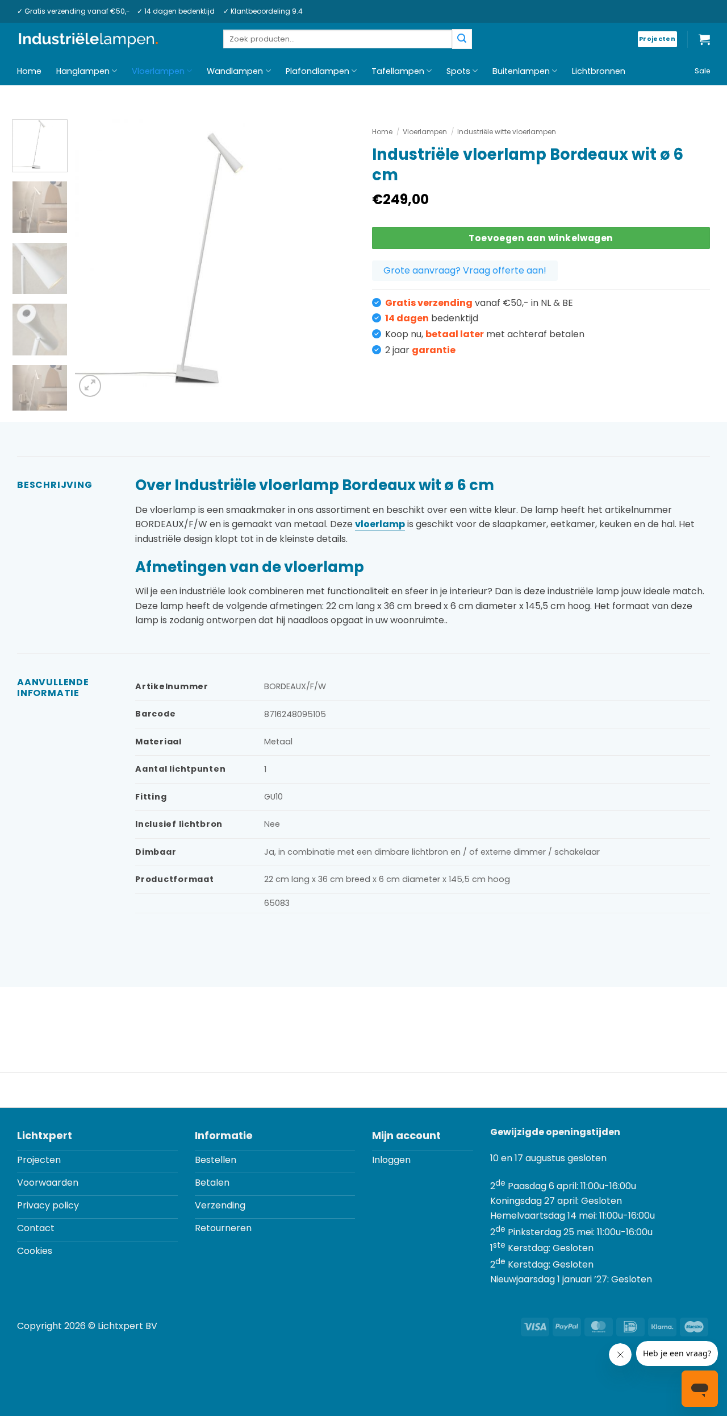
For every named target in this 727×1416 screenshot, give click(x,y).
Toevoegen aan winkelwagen (541, 238)
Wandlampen (235, 71)
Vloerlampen (158, 71)
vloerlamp (380, 524)
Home (29, 71)
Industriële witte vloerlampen (506, 131)
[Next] (335, 259)
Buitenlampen (521, 71)
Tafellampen (397, 71)
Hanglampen (83, 71)
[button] (704, 39)
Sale (702, 71)
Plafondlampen (317, 71)
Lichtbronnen (598, 71)
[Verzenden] (461, 39)
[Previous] (95, 259)
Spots (458, 71)
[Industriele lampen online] (88, 40)
